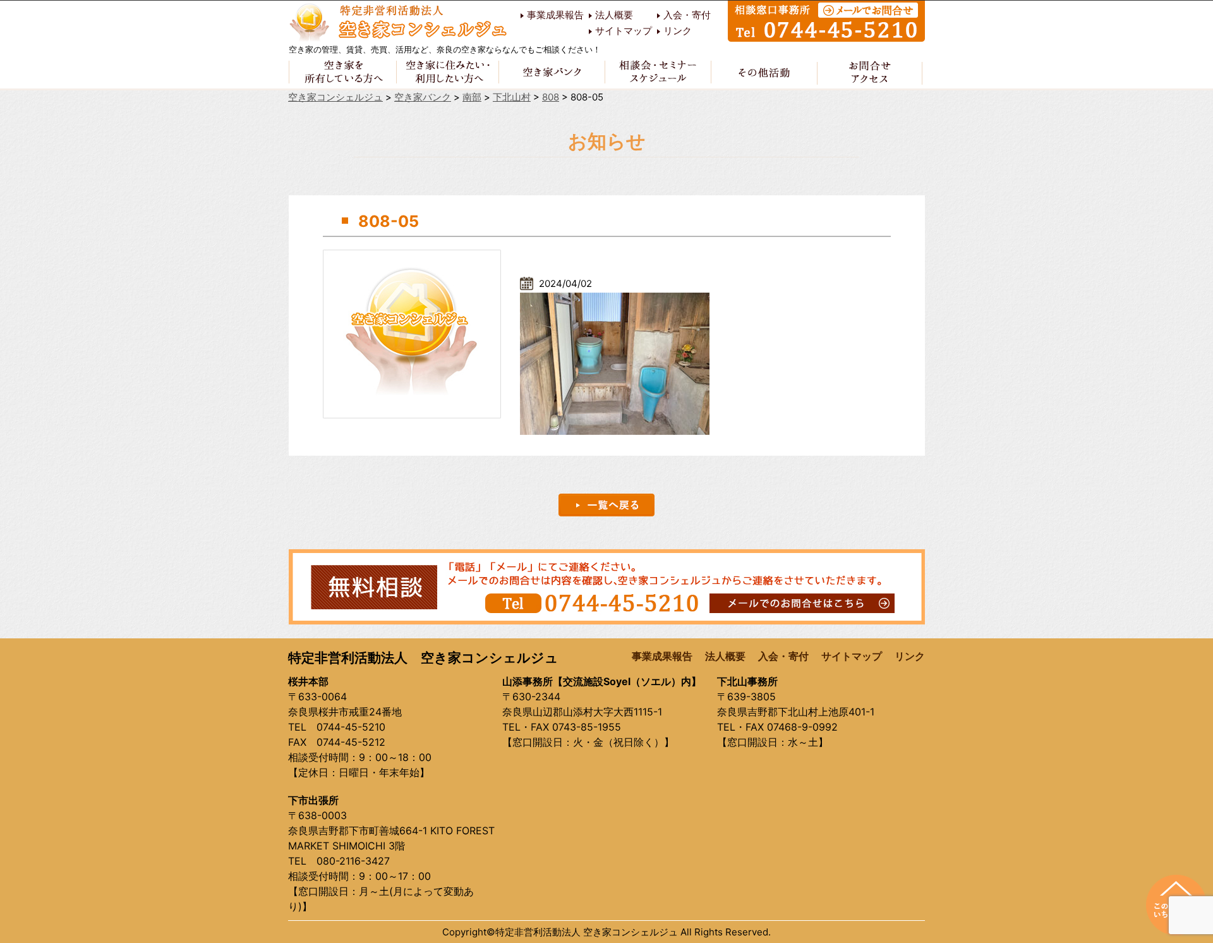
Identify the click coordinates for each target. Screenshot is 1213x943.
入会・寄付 (687, 15)
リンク (677, 31)
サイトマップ (623, 31)
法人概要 (614, 15)
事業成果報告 (555, 15)
